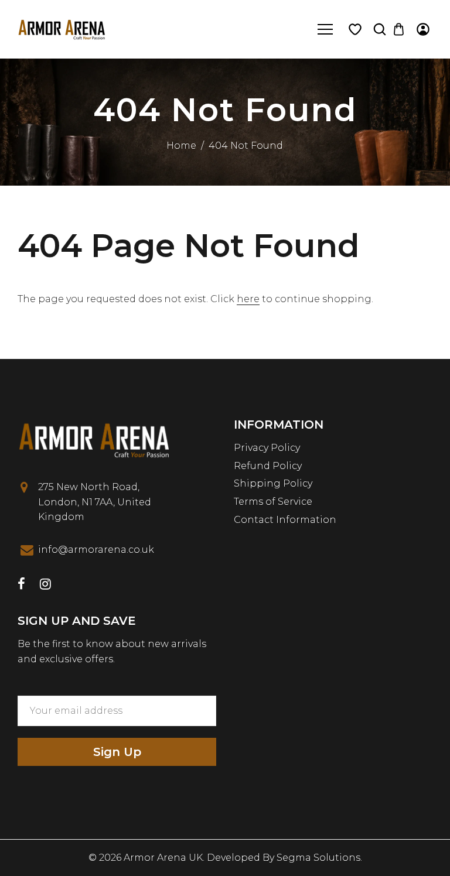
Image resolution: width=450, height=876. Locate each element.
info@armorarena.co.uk (96, 549)
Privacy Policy (267, 447)
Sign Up (117, 752)
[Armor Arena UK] (61, 28)
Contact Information (285, 519)
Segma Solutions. (319, 857)
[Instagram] (45, 585)
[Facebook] (21, 585)
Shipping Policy (273, 483)
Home (181, 145)
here (248, 298)
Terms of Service (273, 501)
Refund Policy (268, 465)
